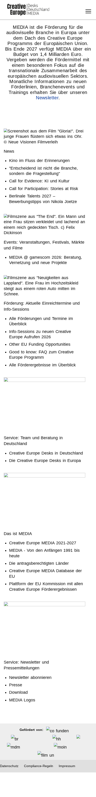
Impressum (67, 766)
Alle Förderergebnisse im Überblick (42, 365)
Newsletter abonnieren (30, 677)
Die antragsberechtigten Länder (39, 563)
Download (18, 692)
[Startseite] (28, 10)
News (9, 151)
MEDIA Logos (22, 700)
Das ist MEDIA (18, 533)
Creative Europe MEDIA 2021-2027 (42, 543)
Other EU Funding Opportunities (39, 344)
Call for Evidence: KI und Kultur (39, 181)
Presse (15, 685)
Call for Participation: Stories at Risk (43, 188)
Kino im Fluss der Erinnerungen (39, 160)
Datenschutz (9, 766)
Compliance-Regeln (38, 766)
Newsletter (47, 97)
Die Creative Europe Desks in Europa (45, 460)
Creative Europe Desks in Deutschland (46, 453)
